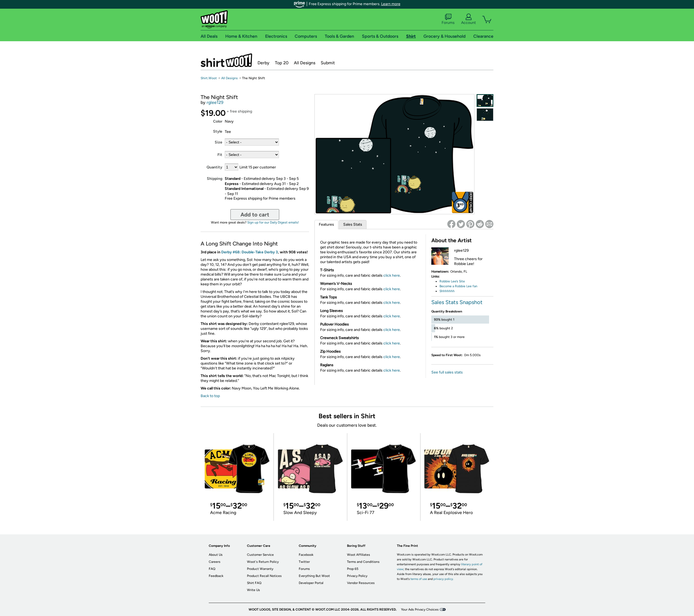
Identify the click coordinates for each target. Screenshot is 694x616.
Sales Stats (352, 224)
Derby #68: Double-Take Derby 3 (249, 252)
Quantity (214, 167)
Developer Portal (311, 583)
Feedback (216, 576)
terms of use (418, 579)
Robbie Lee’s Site (452, 281)
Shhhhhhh (447, 291)
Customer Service (260, 555)
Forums (448, 22)
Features (326, 224)
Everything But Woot (314, 576)
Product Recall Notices (264, 576)
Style (217, 131)
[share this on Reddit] (480, 224)
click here (391, 275)
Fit (219, 154)
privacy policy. (443, 579)
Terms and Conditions (363, 562)
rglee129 (215, 102)
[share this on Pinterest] (470, 224)
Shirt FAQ (254, 583)
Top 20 (281, 62)
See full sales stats (447, 372)
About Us (216, 555)
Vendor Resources (361, 583)
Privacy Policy (357, 576)
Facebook (306, 555)
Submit (328, 62)
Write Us (253, 590)
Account (468, 22)
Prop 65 (352, 569)
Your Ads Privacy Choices (420, 609)
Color (217, 121)
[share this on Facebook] (451, 224)
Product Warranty (260, 569)
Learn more (390, 4)
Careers (214, 562)
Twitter (304, 562)
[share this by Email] (489, 224)
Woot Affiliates (358, 555)
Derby (263, 62)
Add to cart (254, 214)
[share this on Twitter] (461, 224)
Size (218, 142)
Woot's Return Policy (263, 562)
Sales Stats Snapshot (457, 302)
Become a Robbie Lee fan (458, 286)
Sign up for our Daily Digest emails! (273, 222)
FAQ (212, 569)
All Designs (304, 62)
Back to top (210, 396)
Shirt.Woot (226, 60)
